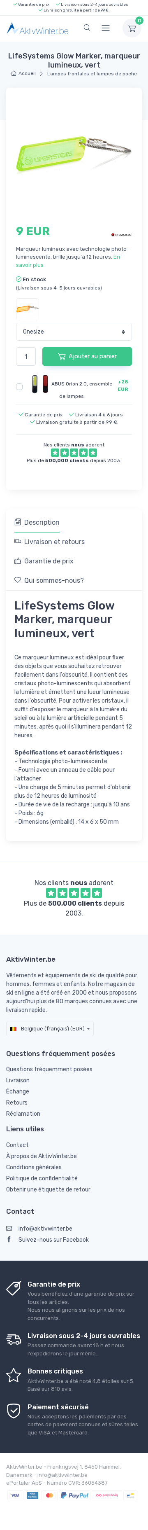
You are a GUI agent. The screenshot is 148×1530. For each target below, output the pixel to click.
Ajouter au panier (93, 356)
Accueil (27, 73)
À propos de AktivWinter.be (41, 1156)
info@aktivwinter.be (45, 1228)
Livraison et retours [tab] (54, 542)
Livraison (18, 1080)
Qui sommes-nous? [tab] (54, 580)
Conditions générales (34, 1167)
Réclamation (23, 1113)
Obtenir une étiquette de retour (48, 1189)
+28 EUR (123, 385)
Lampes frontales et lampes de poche (91, 74)
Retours (17, 1102)
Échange (17, 1091)
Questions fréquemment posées (49, 1069)
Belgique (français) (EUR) (52, 1028)
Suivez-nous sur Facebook (53, 1239)
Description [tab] (42, 522)
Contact (17, 1145)
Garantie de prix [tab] (49, 561)
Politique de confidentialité (42, 1178)
